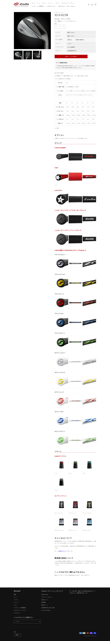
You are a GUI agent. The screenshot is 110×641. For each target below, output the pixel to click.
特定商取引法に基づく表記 (48, 607)
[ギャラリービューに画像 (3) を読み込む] (37, 55)
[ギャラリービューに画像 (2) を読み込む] (27, 55)
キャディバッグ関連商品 (20, 607)
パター (15, 605)
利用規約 (43, 602)
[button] (50, 3)
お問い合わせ (44, 594)
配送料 (59, 21)
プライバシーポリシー (46, 597)
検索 (15, 594)
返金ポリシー (62, 551)
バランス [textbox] (58, 50)
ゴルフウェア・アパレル (20, 610)
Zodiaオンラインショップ (91, 635)
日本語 (16, 635)
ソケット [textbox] (58, 43)
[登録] (39, 621)
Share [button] (57, 128)
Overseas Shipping (45, 610)
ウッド (15, 597)
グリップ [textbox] (58, 36)
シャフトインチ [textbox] (59, 47)
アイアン (16, 599)
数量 (56, 23)
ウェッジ (16, 602)
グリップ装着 (59, 39)
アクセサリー (17, 613)
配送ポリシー (44, 605)
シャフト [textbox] (58, 32)
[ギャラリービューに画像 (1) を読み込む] (18, 55)
